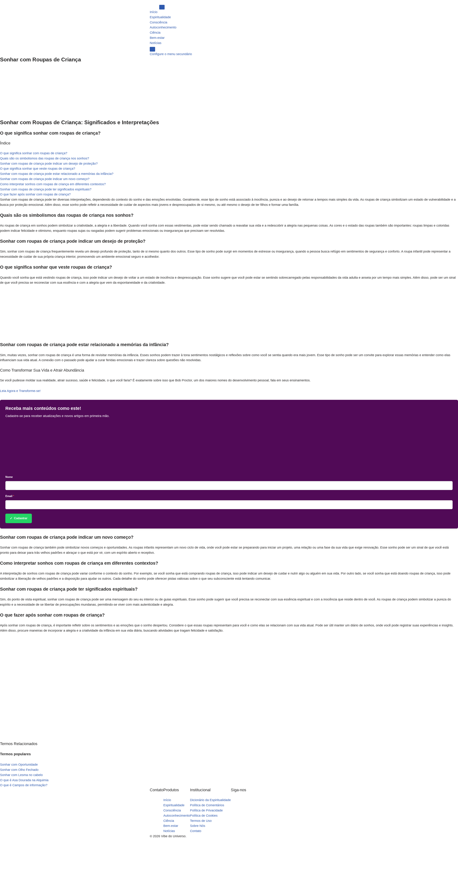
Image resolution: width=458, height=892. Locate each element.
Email (9, 496)
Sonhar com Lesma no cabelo (21, 775)
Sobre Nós (197, 826)
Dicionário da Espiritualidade (210, 800)
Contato (195, 831)
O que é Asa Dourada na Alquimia (24, 780)
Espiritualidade (160, 17)
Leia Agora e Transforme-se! (20, 391)
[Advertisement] (229, 93)
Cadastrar (18, 518)
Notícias (155, 43)
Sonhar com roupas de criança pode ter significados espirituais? (45, 189)
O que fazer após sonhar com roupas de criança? (35, 194)
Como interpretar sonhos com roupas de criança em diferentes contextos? (53, 184)
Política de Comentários (207, 805)
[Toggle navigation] (162, 7)
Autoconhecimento (163, 27)
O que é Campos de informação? (23, 785)
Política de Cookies (204, 815)
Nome (9, 476)
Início (153, 12)
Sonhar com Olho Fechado (19, 770)
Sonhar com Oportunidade (19, 764)
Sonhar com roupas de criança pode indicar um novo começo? (44, 179)
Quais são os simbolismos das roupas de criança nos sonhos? (44, 158)
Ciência (155, 32)
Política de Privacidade (206, 810)
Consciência (158, 22)
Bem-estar (157, 38)
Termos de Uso (201, 821)
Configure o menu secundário (171, 54)
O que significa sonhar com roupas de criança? (33, 153)
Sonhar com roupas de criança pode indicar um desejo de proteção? (49, 163)
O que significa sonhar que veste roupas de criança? (37, 168)
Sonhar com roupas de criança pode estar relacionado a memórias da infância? (56, 174)
